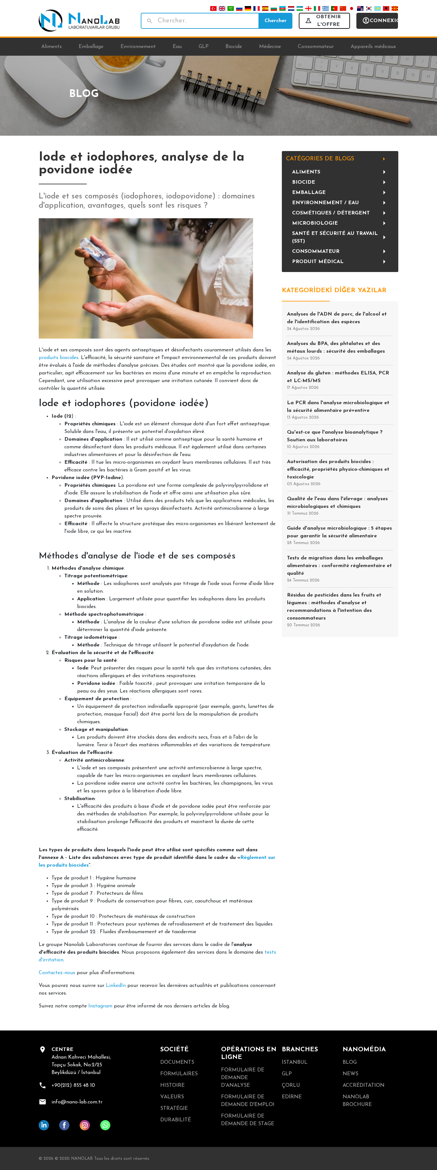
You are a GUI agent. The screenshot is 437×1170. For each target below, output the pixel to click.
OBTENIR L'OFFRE (328, 20)
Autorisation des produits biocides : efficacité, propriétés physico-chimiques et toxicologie (338, 472)
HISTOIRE (172, 1085)
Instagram (100, 1006)
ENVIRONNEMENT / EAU (325, 202)
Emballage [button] (91, 46)
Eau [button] (177, 46)
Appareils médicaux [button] (373, 46)
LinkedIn (116, 985)
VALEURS (172, 1097)
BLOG (350, 1062)
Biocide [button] (234, 46)
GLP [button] (204, 46)
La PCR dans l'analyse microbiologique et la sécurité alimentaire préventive (338, 410)
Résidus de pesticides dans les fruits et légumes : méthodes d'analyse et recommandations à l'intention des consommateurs (334, 610)
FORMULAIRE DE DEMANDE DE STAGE (247, 1120)
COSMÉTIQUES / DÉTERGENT (331, 213)
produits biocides (58, 357)
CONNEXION (384, 20)
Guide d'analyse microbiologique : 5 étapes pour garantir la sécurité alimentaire (339, 535)
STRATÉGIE (174, 1108)
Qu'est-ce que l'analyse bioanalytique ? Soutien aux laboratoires (335, 439)
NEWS (350, 1074)
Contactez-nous (57, 972)
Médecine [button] (270, 46)
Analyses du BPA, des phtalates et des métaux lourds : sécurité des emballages (336, 350)
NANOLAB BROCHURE (357, 1100)
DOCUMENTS (177, 1062)
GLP (287, 1074)
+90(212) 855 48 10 (73, 1085)
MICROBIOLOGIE (315, 223)
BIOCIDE (303, 182)
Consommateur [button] (316, 46)
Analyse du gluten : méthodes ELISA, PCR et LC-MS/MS (338, 380)
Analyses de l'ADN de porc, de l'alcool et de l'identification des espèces (337, 321)
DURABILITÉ (175, 1120)
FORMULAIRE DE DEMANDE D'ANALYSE (242, 1078)
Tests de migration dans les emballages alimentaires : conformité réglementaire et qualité (339, 569)
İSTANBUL (294, 1062)
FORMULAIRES (179, 1074)
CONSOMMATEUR (315, 251)
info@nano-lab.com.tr (77, 1102)
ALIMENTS (306, 172)
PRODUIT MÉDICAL (318, 261)
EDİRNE (292, 1097)
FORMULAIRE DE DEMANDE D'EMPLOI (247, 1100)
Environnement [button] (138, 46)
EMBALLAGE (309, 192)
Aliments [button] (51, 46)
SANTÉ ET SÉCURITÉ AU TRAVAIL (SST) (335, 237)
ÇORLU (291, 1085)
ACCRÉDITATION (364, 1085)
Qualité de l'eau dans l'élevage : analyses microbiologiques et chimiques (337, 506)
